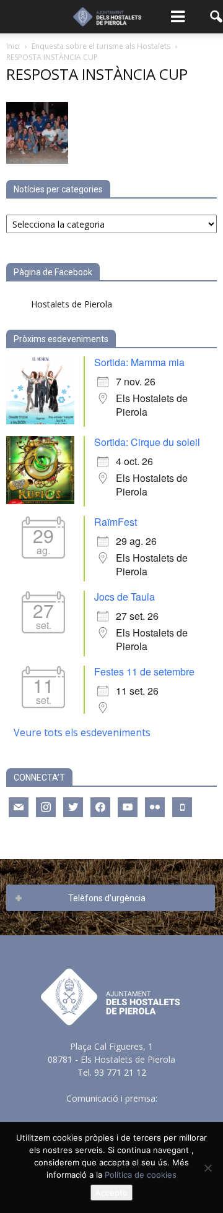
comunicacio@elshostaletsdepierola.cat (111, 1111)
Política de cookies (141, 1175)
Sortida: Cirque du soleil (147, 442)
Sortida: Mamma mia (139, 362)
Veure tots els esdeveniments (82, 732)
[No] (207, 1168)
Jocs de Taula (124, 596)
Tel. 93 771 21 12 (111, 1072)
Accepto (111, 1193)
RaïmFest (115, 522)
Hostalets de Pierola (71, 304)
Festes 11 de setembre (144, 671)
